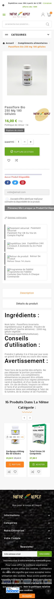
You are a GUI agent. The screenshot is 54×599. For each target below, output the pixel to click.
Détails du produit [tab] (27, 303)
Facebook (8, 182)
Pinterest (23, 182)
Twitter (15, 182)
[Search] (47, 24)
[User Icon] (43, 14)
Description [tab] (27, 293)
